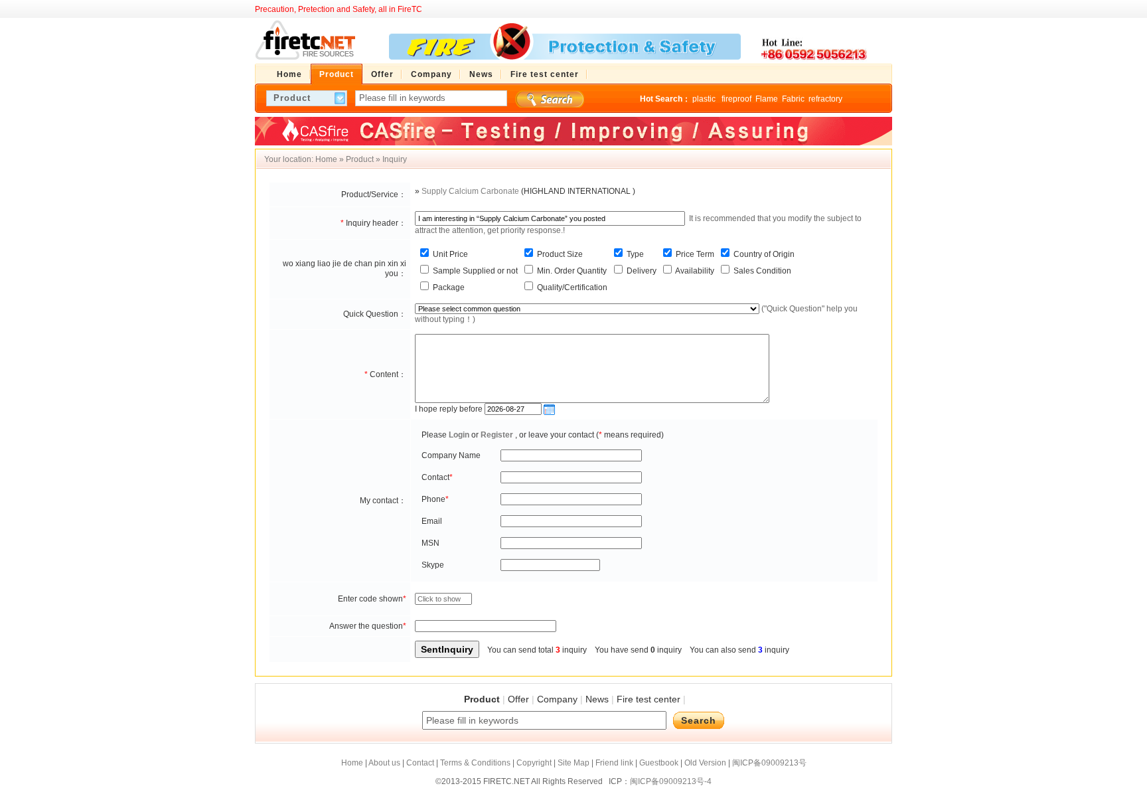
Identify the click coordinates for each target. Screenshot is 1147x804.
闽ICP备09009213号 (769, 762)
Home (326, 159)
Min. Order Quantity (571, 271)
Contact (420, 762)
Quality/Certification (571, 287)
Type (634, 254)
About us (384, 762)
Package (448, 287)
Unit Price (449, 254)
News (597, 699)
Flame (766, 99)
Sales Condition (761, 271)
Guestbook (658, 762)
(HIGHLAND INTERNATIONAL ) (578, 191)
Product (360, 159)
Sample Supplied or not (474, 271)
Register (497, 435)
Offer (518, 699)
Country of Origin (763, 254)
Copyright (534, 762)
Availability (694, 271)
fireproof (736, 99)
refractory (825, 99)
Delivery (640, 271)
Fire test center (648, 699)
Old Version (705, 762)
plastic (705, 99)
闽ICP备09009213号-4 (671, 781)
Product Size (559, 254)
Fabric (793, 99)
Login (459, 435)
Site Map (573, 762)
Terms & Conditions (475, 762)
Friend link (614, 762)
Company (557, 699)
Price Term (694, 254)
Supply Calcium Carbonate (470, 191)
